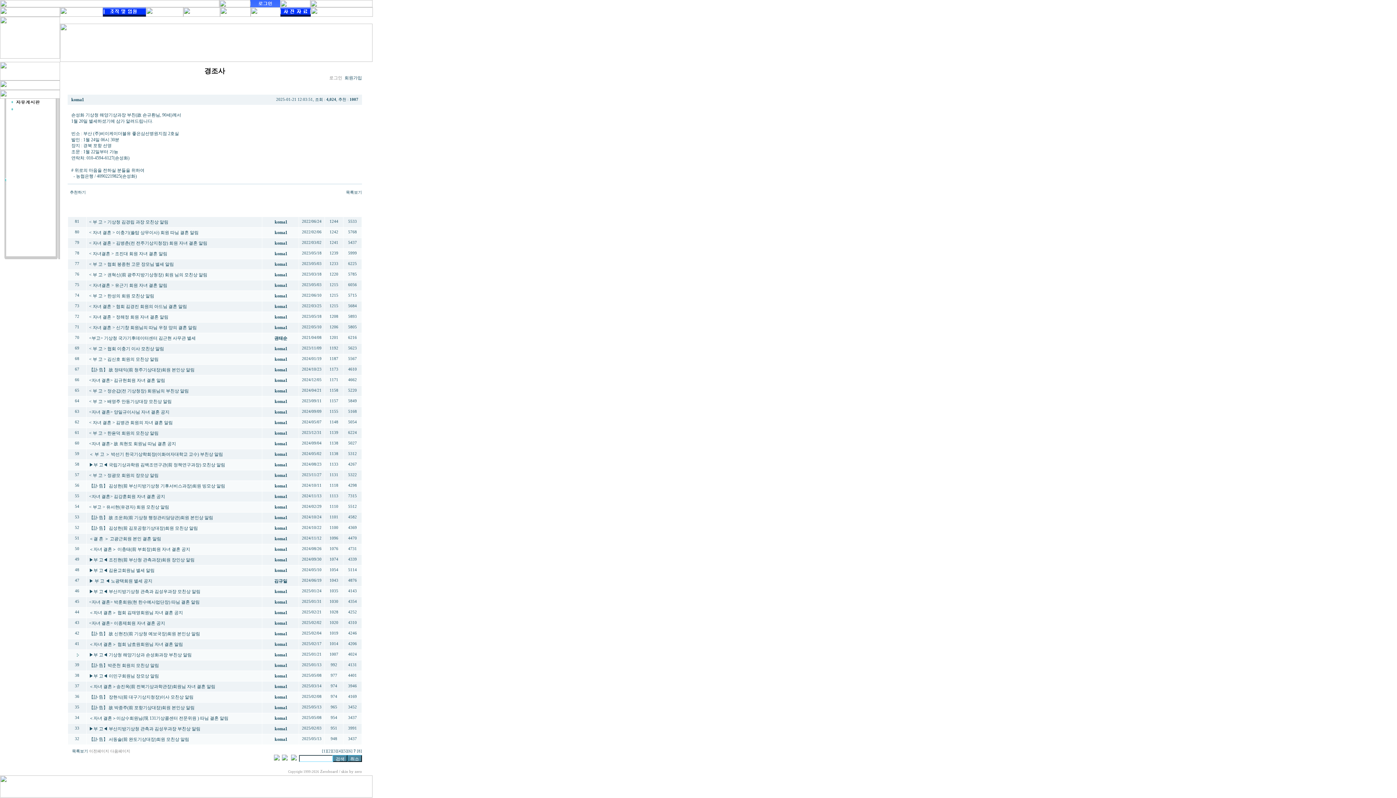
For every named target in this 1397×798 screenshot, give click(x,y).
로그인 (335, 77)
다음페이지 (120, 751)
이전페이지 (99, 751)
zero (358, 772)
